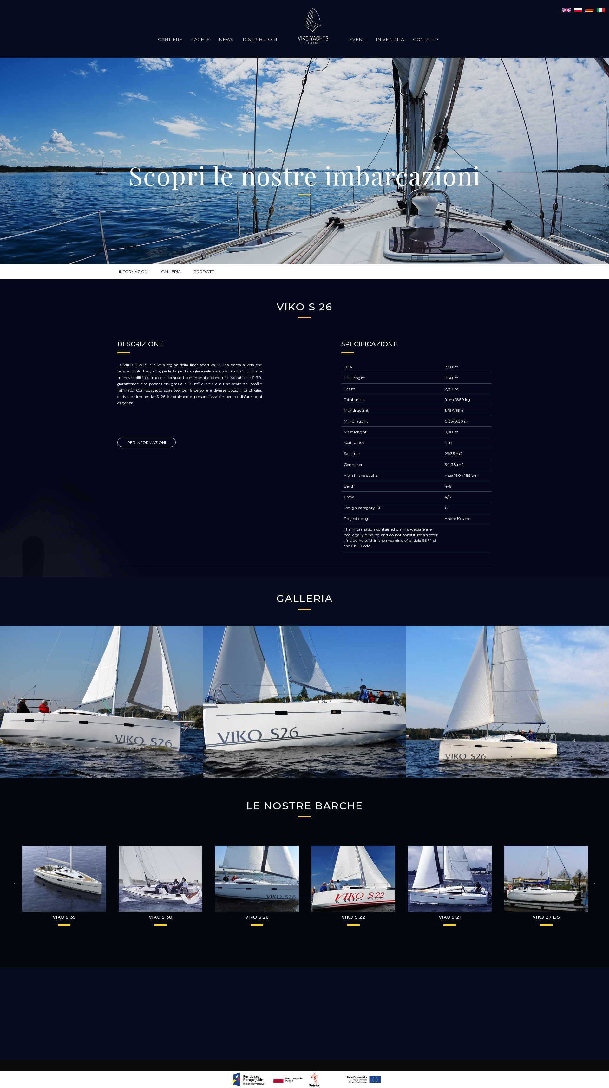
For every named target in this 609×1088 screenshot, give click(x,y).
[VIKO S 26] (566, 9)
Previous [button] (6, 702)
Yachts (201, 39)
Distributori (260, 39)
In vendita (390, 39)
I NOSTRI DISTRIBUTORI (304, 1006)
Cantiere (170, 39)
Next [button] (602, 702)
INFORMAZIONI (133, 271)
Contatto (425, 39)
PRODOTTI (204, 271)
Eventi (358, 39)
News (226, 39)
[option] (101, 702)
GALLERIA (171, 271)
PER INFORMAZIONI (146, 442)
